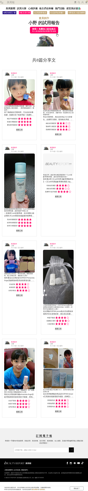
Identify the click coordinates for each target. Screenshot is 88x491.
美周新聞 (10, 8)
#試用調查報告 (40, 13)
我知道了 (77, 488)
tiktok (82, 463)
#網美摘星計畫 (9, 13)
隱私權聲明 (9, 470)
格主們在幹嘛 (46, 8)
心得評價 (33, 8)
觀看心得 (19, 130)
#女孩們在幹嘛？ (57, 13)
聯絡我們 (24, 470)
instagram (71, 463)
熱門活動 (60, 8)
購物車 (86, 2)
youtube (78, 463)
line (75, 463)
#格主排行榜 (24, 13)
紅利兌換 (17, 470)
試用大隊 (21, 8)
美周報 (11, 2)
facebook (67, 463)
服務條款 (42, 489)
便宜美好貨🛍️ (73, 8)
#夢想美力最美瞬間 (76, 13)
